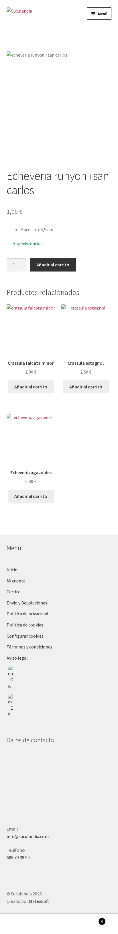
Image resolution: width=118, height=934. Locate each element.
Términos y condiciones (29, 647)
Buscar (58, 924)
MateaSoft (39, 901)
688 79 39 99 (18, 857)
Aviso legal (17, 658)
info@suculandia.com (28, 836)
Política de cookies (25, 625)
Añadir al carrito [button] (30, 387)
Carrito (14, 591)
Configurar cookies (25, 636)
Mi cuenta (16, 581)
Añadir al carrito (52, 265)
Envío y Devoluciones (27, 603)
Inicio (12, 569)
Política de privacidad (27, 613)
